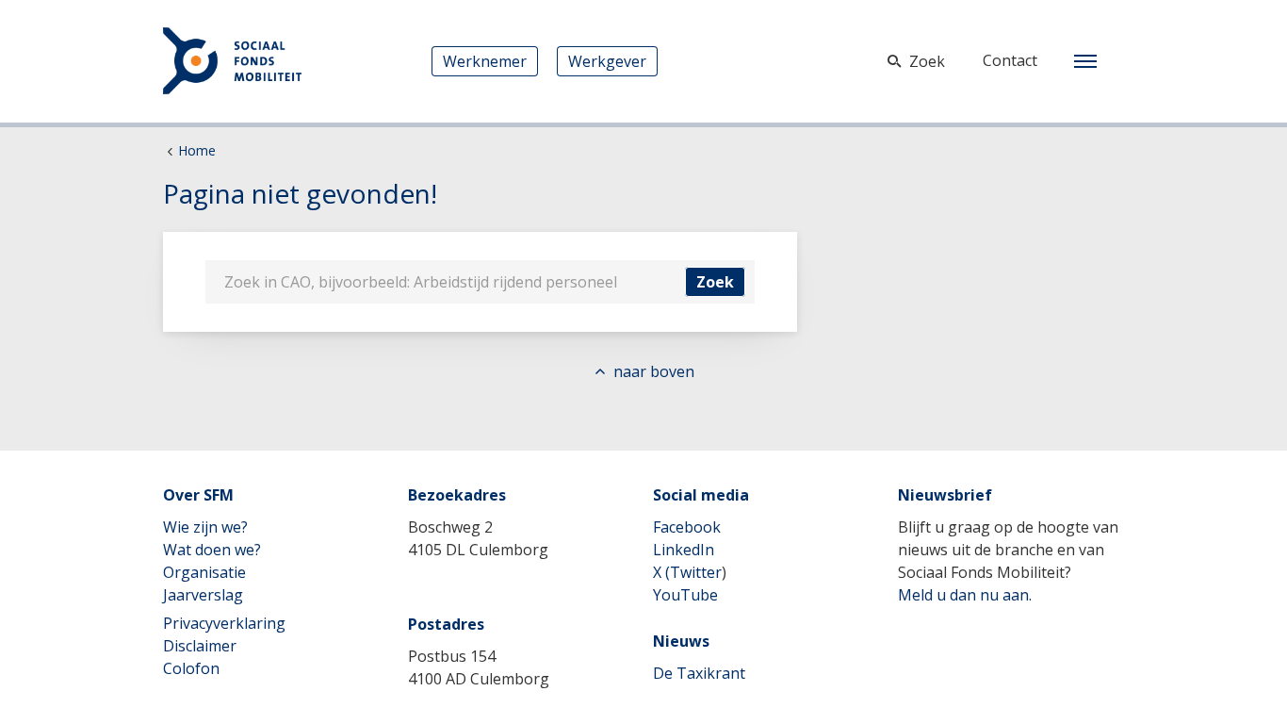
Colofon (191, 668)
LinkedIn (683, 549)
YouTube (685, 594)
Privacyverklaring (224, 623)
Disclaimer (199, 645)
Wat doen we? (212, 549)
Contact (1010, 60)
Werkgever (607, 61)
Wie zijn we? (205, 527)
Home (197, 150)
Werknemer (485, 61)
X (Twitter (687, 572)
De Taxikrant (699, 673)
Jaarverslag (203, 594)
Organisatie (204, 572)
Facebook (687, 527)
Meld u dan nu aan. (965, 594)
